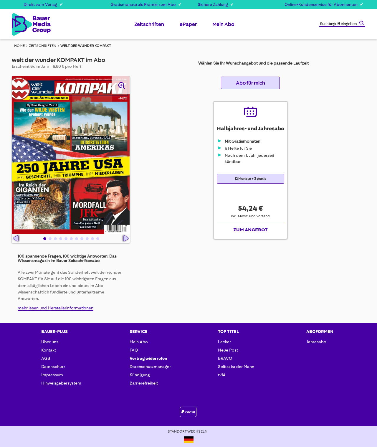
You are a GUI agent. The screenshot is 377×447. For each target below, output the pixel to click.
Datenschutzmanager (150, 366)
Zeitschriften (42, 46)
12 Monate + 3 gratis (250, 179)
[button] (44, 238)
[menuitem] (149, 26)
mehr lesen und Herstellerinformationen (55, 308)
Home (19, 46)
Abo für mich (250, 83)
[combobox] (342, 24)
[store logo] (21, 24)
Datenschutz (53, 366)
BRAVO (225, 358)
